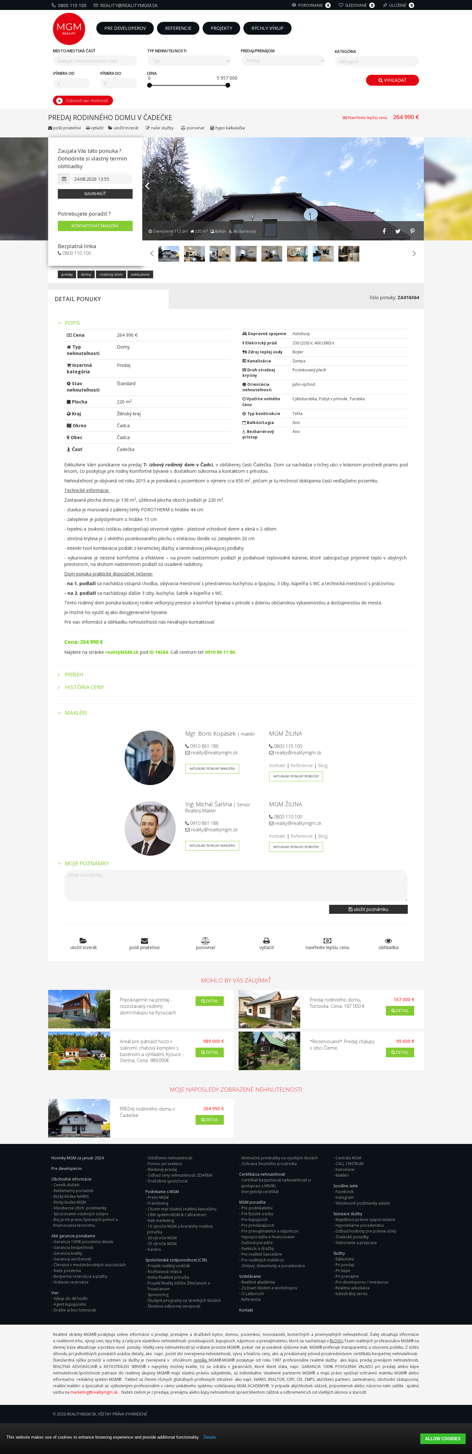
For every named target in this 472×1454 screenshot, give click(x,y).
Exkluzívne (140, 274)
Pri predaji (345, 1265)
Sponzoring (158, 1294)
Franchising (158, 1203)
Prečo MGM (158, 1197)
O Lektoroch (252, 1293)
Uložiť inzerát (126, 128)
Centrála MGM (348, 1158)
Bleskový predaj (162, 1169)
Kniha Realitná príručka (168, 1277)
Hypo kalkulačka (229, 128)
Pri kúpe (343, 1270)
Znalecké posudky (352, 1237)
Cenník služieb (67, 1185)
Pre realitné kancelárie (261, 1254)
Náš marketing (161, 1220)
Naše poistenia (67, 1270)
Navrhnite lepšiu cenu (367, 117)
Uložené (401, 5)
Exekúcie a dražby (257, 1248)
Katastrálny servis (351, 1293)
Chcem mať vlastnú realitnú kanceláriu (182, 1209)
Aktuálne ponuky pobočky (296, 776)
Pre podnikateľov (257, 1208)
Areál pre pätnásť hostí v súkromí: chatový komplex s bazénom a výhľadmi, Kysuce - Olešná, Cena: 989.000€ (152, 1050)
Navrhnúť (95, 193)
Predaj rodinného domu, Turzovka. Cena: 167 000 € (337, 1003)
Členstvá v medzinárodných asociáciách (90, 1265)
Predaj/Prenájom (258, 51)
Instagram (345, 1197)
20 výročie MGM (162, 1238)
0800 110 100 (72, 5)
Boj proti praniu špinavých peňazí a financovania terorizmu (85, 1222)
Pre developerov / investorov (362, 1282)
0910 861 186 (203, 746)
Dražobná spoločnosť (168, 1181)
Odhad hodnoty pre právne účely (366, 1231)
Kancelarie (345, 1169)
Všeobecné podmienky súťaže (363, 1203)
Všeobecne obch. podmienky (80, 1208)
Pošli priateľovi (66, 128)
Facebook (345, 1191)
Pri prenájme (347, 1276)
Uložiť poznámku (370, 909)
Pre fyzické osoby (257, 1213)
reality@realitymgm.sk (129, 5)
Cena (152, 73)
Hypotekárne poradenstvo (360, 1225)
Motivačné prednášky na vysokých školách (279, 1158)
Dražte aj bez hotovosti (75, 1310)
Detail (211, 1001)
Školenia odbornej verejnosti (174, 1306)
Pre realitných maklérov (262, 1260)
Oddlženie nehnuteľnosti (170, 1158)
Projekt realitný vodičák (169, 1265)
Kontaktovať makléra (95, 226)
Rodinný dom (111, 274)
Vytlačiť (96, 128)
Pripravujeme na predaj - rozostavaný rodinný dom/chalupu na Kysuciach (148, 1006)
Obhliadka (388, 947)
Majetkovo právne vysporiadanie (365, 1219)
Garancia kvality (68, 1253)
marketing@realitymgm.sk (94, 1392)
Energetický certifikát (260, 1191)
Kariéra (154, 1249)
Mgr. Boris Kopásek (210, 733)
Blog (323, 765)
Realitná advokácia (353, 1288)
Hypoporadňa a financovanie (268, 1237)
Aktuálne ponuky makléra (212, 768)
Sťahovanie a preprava (356, 1242)
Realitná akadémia (258, 1282)
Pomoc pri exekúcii (165, 1163)
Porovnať (195, 128)
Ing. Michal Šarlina (208, 804)
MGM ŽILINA (285, 733)
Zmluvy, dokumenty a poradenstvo (273, 1265)
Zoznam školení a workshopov (269, 1288)
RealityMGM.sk (81, 1414)
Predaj (67, 274)
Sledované (359, 5)
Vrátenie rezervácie (71, 1282)
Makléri (342, 1175)
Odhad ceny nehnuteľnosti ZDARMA (180, 1175)
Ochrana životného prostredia (269, 1163)
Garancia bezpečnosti (73, 1247)
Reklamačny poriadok (73, 1190)
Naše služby (162, 128)
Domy (86, 274)
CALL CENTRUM (349, 1163)
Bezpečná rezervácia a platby (80, 1276)
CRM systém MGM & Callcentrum (177, 1214)
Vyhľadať (394, 80)
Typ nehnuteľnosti (167, 51)
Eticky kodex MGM (70, 1202)
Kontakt (277, 765)
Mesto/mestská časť (74, 51)
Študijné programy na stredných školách (184, 1300)
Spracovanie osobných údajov (81, 1213)
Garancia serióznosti (72, 1259)
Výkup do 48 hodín (71, 1298)
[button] (147, 208)
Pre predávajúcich (257, 1225)
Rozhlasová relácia (165, 1271)
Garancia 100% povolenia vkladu (83, 1241)
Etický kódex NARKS (71, 1196)
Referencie (302, 765)
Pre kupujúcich (254, 1219)
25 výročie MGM (162, 1243)
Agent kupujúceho (70, 1304)
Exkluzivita (345, 1259)
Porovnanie (313, 5)
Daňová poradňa (257, 1242)
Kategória (345, 51)
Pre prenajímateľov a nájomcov (269, 1231)
